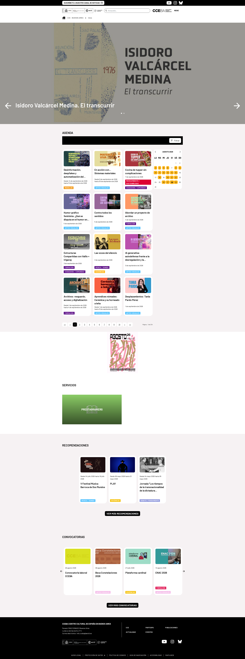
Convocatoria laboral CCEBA (76, 574)
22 (176, 177)
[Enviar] (106, 10)
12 (163, 173)
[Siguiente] (180, 152)
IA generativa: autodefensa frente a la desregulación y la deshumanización (137, 256)
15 (176, 173)
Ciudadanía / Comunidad (136, 188)
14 (172, 173)
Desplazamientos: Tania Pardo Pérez (137, 298)
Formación (130, 224)
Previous (8, 105)
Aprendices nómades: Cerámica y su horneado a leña (106, 300)
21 (172, 177)
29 (176, 182)
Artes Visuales (102, 188)
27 (168, 182)
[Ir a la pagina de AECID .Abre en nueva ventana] (89, 10)
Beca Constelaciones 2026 (106, 574)
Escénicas (99, 272)
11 (159, 173)
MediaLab (69, 188)
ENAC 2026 (161, 572)
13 (167, 173)
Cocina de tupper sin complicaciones (135, 171)
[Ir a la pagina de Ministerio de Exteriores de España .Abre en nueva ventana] (73, 10)
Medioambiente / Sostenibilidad (133, 182)
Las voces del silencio (105, 252)
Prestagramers (92, 409)
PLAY (113, 483)
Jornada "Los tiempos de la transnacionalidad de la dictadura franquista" (152, 487)
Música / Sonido (101, 267)
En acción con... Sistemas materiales (105, 171)
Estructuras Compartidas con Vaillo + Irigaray (76, 256)
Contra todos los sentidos (103, 214)
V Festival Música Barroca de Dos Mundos (92, 485)
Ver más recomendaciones (122, 513)
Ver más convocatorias (122, 605)
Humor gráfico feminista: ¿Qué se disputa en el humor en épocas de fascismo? (75, 216)
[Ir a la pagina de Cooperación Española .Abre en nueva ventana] (98, 10)
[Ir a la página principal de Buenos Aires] (162, 10)
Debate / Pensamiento (150, 500)
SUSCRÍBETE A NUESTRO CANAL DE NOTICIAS (82, 3)
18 (159, 177)
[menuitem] (134, 627)
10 (155, 173)
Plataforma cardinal (135, 572)
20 (168, 177)
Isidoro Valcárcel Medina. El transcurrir (65, 105)
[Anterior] (155, 152)
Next (237, 105)
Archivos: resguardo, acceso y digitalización (75, 298)
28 (172, 182)
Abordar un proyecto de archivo (137, 214)
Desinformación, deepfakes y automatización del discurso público (74, 173)
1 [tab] (121, 113)
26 (164, 182)
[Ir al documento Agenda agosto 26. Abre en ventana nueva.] (122, 352)
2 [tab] (124, 113)
